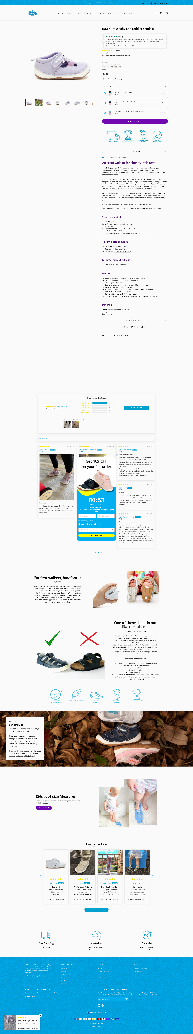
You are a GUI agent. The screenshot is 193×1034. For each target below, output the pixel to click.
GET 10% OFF (96, 535)
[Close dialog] (117, 455)
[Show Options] (113, 530)
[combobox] (96, 530)
